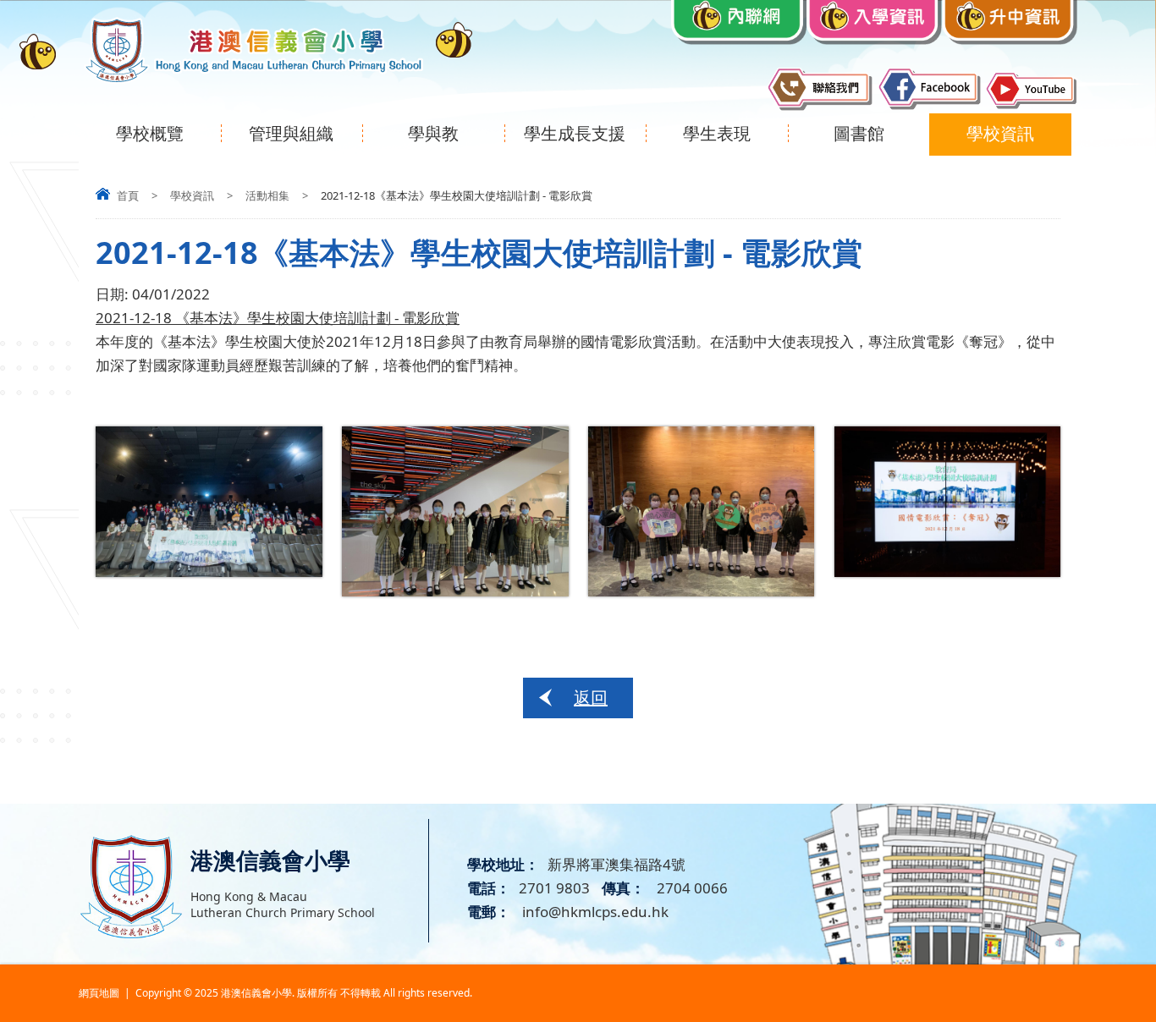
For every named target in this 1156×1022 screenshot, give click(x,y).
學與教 (433, 133)
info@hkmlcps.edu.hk (594, 911)
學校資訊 (1000, 133)
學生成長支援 (574, 133)
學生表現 (717, 133)
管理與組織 (291, 133)
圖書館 (859, 133)
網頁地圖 (99, 993)
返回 (591, 697)
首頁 (128, 195)
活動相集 (267, 195)
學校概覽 (150, 133)
